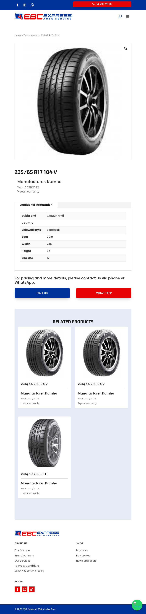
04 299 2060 (104, 4)
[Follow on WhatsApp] (32, 5)
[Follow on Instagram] (24, 5)
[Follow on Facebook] (17, 5)
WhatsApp (104, 293)
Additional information (36, 205)
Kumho (34, 35)
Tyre (26, 35)
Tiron (53, 609)
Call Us (42, 293)
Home (18, 35)
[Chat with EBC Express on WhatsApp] (137, 605)
